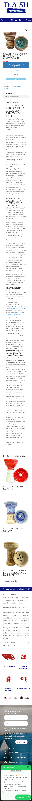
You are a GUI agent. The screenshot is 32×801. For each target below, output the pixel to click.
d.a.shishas (13, 761)
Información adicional (12, 97)
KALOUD (16, 306)
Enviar (21, 742)
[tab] (16, 93)
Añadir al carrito (11, 495)
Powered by (16, 770)
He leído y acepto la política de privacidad (15, 729)
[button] (28, 767)
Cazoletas (13, 86)
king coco (9, 314)
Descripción (9, 93)
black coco (17, 314)
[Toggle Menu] (29, 20)
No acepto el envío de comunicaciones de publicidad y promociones (14, 735)
